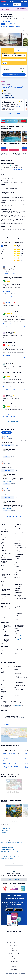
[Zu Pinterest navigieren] (17, 932)
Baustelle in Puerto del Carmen (8, 849)
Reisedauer (4, 57)
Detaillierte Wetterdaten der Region (14, 867)
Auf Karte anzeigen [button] (7, 21)
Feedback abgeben (14, 879)
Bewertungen (12, 30)
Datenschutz (14, 950)
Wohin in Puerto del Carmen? (7, 847)
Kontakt (20, 1)
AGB (14, 958)
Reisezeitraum (17, 53)
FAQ (14, 937)
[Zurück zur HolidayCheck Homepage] (5, 4)
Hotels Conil (3, 835)
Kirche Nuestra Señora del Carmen (10, 763)
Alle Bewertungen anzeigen (14, 421)
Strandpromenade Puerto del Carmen (10, 755)
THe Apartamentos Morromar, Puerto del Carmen (11, 842)
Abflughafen (5, 53)
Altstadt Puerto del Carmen (9, 753)
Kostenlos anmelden (21, 8)
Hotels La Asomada (5, 834)
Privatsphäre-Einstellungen (14, 953)
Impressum (14, 969)
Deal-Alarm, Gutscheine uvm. (14, 942)
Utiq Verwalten (14, 956)
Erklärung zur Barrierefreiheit (14, 964)
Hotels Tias (3, 832)
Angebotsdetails (18, 705)
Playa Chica (5, 758)
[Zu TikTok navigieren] (14, 932)
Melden (17, 445)
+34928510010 (9, 724)
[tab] (7, 50)
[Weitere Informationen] (20, 71)
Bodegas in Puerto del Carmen (7, 853)
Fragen (23, 30)
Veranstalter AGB (14, 945)
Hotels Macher (4, 826)
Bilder (18, 30)
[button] (11, 39)
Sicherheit (14, 966)
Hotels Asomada (4, 830)
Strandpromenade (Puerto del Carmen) (9, 851)
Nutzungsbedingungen (14, 948)
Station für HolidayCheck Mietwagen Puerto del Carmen (21, 637)
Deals (3, 1)
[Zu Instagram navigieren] (11, 932)
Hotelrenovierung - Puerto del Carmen (9, 844)
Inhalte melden (14, 940)
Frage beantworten (8, 445)
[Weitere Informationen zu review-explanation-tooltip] (17, 23)
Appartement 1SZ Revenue (9, 273)
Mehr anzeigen (4, 233)
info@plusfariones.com (11, 721)
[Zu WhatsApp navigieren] (20, 932)
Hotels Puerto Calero (5, 828)
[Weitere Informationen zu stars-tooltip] (17, 16)
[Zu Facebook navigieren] (8, 932)
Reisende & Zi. (17, 57)
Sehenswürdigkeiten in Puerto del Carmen (10, 767)
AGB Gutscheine (14, 961)
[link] (23, 4)
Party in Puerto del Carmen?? (7, 858)
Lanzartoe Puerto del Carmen (7, 855)
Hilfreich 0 (7, 456)
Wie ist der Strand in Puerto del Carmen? (10, 856)
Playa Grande (6, 760)
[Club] (8, 9)
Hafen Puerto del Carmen (6, 845)
